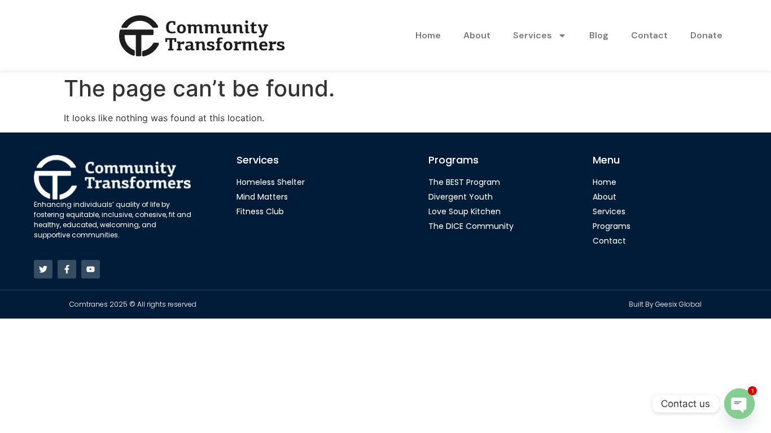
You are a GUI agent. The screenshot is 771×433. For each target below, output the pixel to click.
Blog (598, 35)
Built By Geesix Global (665, 304)
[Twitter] (43, 269)
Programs (453, 160)
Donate (706, 35)
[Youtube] (90, 269)
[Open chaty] (739, 403)
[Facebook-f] (67, 269)
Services (532, 35)
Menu (606, 160)
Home (428, 35)
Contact (649, 35)
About (476, 35)
